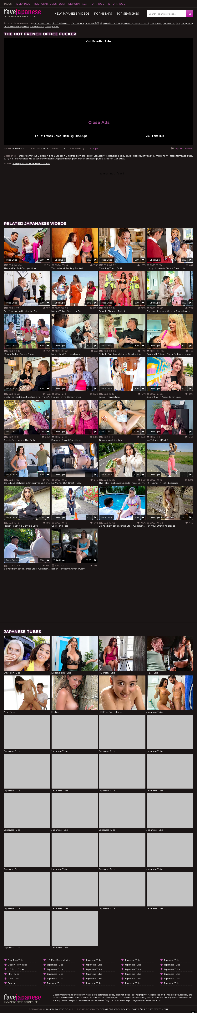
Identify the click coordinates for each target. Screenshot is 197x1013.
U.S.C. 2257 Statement (154, 1009)
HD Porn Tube (116, 3)
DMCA (135, 1009)
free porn (76, 155)
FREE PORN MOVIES (45, 3)
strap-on (108, 158)
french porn (71, 158)
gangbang (187, 23)
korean (158, 23)
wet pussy (119, 158)
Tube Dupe (92, 148)
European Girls (62, 155)
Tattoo (172, 155)
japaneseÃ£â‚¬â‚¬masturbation (102, 23)
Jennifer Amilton (40, 163)
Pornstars (103, 13)
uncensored (169, 23)
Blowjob (98, 155)
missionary (162, 155)
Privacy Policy (120, 1009)
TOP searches (128, 13)
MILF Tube (13, 973)
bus (152, 23)
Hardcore (22, 155)
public (99, 158)
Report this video (183, 148)
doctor (55, 26)
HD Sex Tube (22, 3)
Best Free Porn (69, 3)
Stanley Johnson (22, 163)
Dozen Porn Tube (17, 964)
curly (43, 158)
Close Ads (99, 122)
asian (41, 26)
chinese (34, 26)
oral (84, 155)
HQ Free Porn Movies (58, 960)
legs (178, 23)
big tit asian (58, 23)
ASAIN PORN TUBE (93, 3)
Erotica (12, 983)
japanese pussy (129, 23)
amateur (32, 155)
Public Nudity (139, 155)
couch (36, 158)
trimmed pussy (184, 155)
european (58, 158)
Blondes (42, 155)
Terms (104, 1009)
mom (48, 26)
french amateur (87, 158)
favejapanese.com (58, 1009)
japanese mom (43, 23)
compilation (72, 23)
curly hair (9, 158)
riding (50, 155)
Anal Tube (13, 978)
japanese (24, 26)
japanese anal (11, 26)
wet (105, 155)
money (151, 155)
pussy (90, 155)
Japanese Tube (55, 964)
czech (49, 158)
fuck (81, 23)
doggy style (124, 155)
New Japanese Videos (71, 13)
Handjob (113, 155)
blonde (19, 158)
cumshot (144, 23)
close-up (27, 158)
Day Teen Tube (16, 960)
